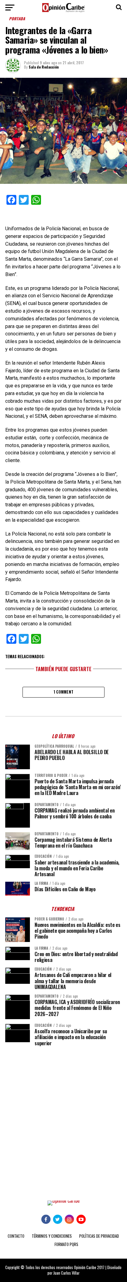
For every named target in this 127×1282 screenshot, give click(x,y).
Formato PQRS (66, 1244)
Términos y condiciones (52, 1236)
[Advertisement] (63, 1118)
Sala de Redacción (44, 66)
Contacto (16, 1236)
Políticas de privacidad (99, 1236)
